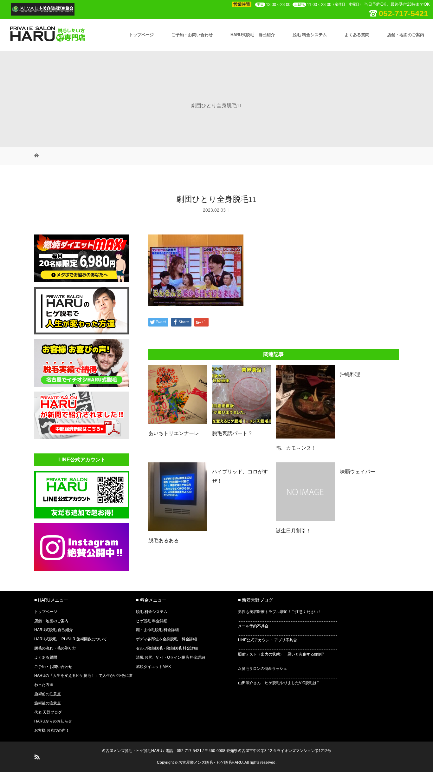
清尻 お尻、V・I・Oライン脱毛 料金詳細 (170, 657)
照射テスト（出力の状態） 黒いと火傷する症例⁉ (281, 654)
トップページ (141, 34)
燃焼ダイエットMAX (153, 666)
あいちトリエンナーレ (173, 433)
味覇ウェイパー (357, 471)
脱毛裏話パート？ (232, 433)
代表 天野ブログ (48, 712)
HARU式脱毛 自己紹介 (252, 34)
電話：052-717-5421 (183, 751)
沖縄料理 (350, 374)
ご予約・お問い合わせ (192, 34)
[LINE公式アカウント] (81, 516)
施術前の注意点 (47, 694)
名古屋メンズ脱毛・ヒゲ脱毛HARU (132, 751)
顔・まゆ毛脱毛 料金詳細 (157, 630)
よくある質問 (357, 34)
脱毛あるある (163, 540)
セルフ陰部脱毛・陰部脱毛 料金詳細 (167, 648)
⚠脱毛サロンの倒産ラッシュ (262, 668)
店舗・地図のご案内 (405, 34)
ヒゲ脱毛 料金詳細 (151, 621)
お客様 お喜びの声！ (51, 730)
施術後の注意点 (47, 703)
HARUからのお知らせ (53, 721)
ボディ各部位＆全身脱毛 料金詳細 (166, 639)
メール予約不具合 (253, 626)
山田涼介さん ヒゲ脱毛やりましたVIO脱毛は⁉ (278, 683)
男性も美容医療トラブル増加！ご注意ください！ (280, 612)
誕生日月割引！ (293, 530)
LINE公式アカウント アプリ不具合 (267, 640)
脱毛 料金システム (310, 34)
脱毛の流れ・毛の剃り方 (55, 648)
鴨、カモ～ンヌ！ (296, 448)
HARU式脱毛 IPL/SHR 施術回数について (70, 639)
